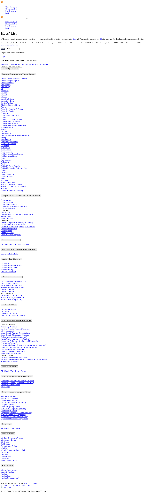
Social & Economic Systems (11, 235)
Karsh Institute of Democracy (11, 285)
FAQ (7, 13)
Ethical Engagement (8, 208)
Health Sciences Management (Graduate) (15, 339)
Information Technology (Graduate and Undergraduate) (20, 341)
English (3, 117)
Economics (5, 113)
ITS (10, 485)
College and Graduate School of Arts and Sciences (18, 74)
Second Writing (6, 216)
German (4, 131)
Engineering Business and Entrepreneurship (16, 413)
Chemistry (4, 95)
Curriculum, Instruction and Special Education (17, 381)
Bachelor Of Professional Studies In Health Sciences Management (24, 359)
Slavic (3, 178)
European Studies (7, 127)
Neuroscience (6, 160)
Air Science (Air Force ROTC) (12, 295)
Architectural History (8, 309)
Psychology (5, 172)
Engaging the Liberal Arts (10, 115)
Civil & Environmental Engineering (13, 402)
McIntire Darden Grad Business (12, 287)
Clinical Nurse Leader (9, 470)
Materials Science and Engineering (13, 415)
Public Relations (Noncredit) (11, 353)
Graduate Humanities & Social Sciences (15, 136)
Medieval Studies (7, 152)
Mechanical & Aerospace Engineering (14, 417)
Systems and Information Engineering (14, 419)
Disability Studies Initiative (10, 105)
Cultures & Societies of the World (13, 225)
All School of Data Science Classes (13, 371)
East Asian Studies (7, 111)
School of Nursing (7, 465)
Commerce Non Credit (9, 268)
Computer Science (7, 101)
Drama (3, 107)
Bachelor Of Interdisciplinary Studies (14, 357)
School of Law (6, 424)
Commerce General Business (11, 265)
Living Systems (6, 231)
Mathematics (5, 148)
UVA (28, 485)
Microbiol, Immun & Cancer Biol (13, 450)
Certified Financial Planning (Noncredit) (15, 329)
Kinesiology (5, 387)
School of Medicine (8, 433)
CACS (14, 485)
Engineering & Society (9, 411)
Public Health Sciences (9, 174)
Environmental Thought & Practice (13, 125)
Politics (3, 170)
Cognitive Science (7, 99)
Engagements (5, 200)
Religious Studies (7, 176)
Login (3, 56)
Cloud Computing (7, 331)
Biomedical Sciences (8, 440)
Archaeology (5, 87)
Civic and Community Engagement (13, 281)
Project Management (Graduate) (12, 349)
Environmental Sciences (9, 123)
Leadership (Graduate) (9, 343)
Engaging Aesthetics (8, 202)
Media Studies (6, 150)
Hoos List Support (30, 483)
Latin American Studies (9, 142)
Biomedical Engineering (9, 398)
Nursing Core (6, 476)
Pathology (4, 454)
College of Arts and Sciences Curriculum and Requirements (21, 196)
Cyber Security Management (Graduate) (15, 335)
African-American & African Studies (14, 79)
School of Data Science (9, 366)
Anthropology (6, 85)
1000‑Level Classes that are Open (13, 64)
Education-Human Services (10, 385)
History (3, 138)
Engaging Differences (8, 204)
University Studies (7, 291)
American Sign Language (10, 81)
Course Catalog (10, 9)
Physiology (5, 458)
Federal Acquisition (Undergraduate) (14, 337)
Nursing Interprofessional (10, 478)
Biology (4, 93)
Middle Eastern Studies (9, 156)
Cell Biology (5, 444)
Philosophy (5, 162)
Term (3, 49)
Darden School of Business (11, 240)
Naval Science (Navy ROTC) (11, 300)
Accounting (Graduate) (9, 327)
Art (2, 89)
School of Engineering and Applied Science (16, 392)
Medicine (4, 448)
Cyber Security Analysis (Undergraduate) (15, 333)
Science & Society (7, 233)
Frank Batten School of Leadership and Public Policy (19, 249)
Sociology (4, 180)
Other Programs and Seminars (12, 277)
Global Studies (6, 133)
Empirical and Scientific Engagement (14, 206)
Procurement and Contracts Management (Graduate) (19, 347)
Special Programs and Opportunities (13, 186)
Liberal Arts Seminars (8, 144)
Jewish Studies (6, 140)
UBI (18, 485)
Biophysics (5, 442)
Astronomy (5, 91)
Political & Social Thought (10, 166)
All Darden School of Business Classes (15, 244)
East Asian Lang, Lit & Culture (12, 109)
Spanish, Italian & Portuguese (11, 184)
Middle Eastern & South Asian (12, 154)
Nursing (4, 474)
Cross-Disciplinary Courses (10, 407)
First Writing (5, 212)
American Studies (7, 83)
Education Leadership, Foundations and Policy (17, 383)
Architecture (5, 311)
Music (3, 158)
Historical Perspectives (9, 229)
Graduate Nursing (7, 472)
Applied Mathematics (8, 396)
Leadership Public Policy (10, 254)
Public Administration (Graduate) (12, 351)
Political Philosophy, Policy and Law (14, 168)
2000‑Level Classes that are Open (37, 64)
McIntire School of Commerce (11, 259)
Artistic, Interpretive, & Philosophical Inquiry (17, 223)
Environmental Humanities (10, 121)
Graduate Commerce (8, 272)
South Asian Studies (8, 182)
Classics (4, 97)
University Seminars (8, 289)
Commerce (5, 263)
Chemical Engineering (9, 400)
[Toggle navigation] (27, 18)
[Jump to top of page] (2, 495)
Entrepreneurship (7, 270)
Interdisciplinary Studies (9, 283)
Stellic (75, 39)
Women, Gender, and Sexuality (12, 190)
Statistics (4, 188)
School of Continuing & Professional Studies (16, 320)
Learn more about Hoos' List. (9, 45)
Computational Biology (9, 446)
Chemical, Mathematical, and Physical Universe (18, 227)
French (3, 129)
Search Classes (10, 11)
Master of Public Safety (9, 361)
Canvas (23, 485)
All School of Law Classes (10, 428)
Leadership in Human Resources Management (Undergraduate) (23, 345)
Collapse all (14, 69)
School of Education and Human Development (17, 376)
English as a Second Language (12, 119)
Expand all (5, 69)
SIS (101, 39)
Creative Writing (7, 103)
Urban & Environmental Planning (13, 315)
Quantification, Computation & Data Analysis (17, 214)
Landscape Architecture (9, 313)
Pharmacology (6, 456)
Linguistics (5, 146)
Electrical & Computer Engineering (13, 409)
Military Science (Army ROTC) (12, 297)
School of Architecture (9, 305)
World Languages (7, 218)
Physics (3, 164)
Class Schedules (11, 7)
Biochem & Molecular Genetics (12, 438)
